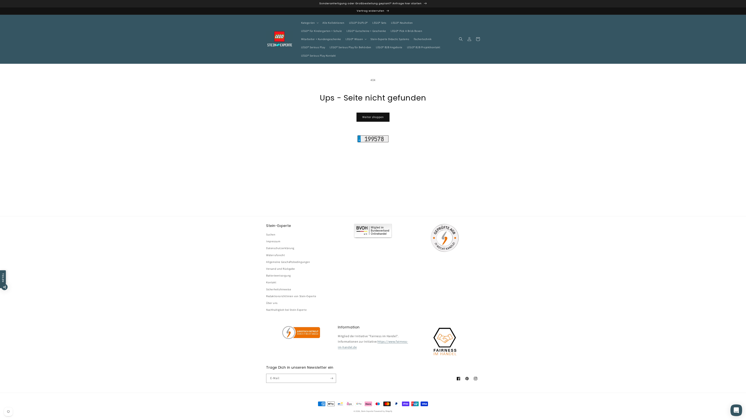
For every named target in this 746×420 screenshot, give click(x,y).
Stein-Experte (367, 411)
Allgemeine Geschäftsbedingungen (288, 262)
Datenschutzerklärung (280, 248)
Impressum (273, 241)
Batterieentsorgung (278, 275)
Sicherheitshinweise (278, 289)
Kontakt (271, 282)
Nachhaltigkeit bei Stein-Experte (286, 310)
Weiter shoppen (373, 117)
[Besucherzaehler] (373, 141)
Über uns (272, 303)
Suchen (270, 234)
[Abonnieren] (331, 378)
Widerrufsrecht (275, 255)
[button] (309, 23)
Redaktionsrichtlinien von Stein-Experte (291, 296)
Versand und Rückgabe (280, 268)
